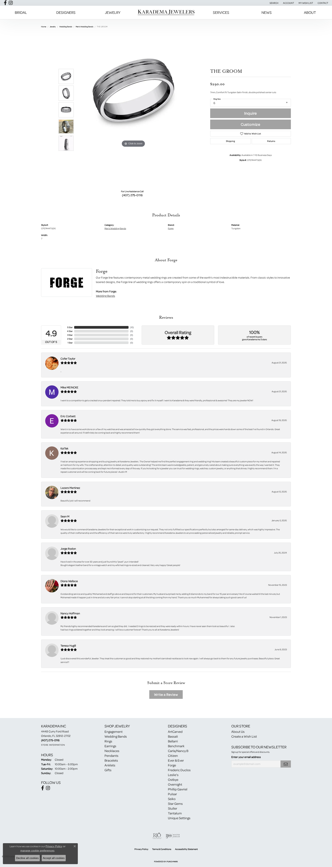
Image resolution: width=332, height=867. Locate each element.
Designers (66, 12)
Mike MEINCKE (69, 387)
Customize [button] (250, 124)
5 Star (70, 327)
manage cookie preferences (37, 850)
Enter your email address (246, 757)
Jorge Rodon (68, 549)
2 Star (70, 338)
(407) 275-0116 (132, 195)
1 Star (70, 342)
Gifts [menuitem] (108, 770)
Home (43, 26)
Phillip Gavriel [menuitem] (177, 789)
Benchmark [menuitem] (176, 746)
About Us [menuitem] (238, 731)
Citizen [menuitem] (173, 755)
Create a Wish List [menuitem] (244, 736)
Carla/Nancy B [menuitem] (178, 750)
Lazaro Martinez (70, 488)
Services (221, 12)
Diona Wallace (69, 581)
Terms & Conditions (161, 849)
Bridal (21, 12)
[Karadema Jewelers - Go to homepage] (166, 12)
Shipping (230, 141)
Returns (271, 141)
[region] (133, 110)
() (132, 327)
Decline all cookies (27, 858)
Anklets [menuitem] (110, 765)
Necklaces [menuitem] (112, 750)
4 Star (70, 331)
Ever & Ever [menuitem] (176, 760)
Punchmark (172, 861)
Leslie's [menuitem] (173, 774)
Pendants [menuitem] (111, 755)
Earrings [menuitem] (110, 746)
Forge (170, 228)
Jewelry (112, 12)
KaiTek (64, 448)
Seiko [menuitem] (172, 798)
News (266, 12)
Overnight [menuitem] (175, 784)
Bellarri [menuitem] (173, 741)
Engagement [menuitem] (114, 731)
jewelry (53, 26)
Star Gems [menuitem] (175, 803)
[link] (322, 3)
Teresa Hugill (68, 646)
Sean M (65, 516)
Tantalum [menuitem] (175, 813)
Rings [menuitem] (108, 741)
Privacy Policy (141, 849)
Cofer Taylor (68, 359)
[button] (273, 3)
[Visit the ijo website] (173, 836)
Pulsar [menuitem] (172, 794)
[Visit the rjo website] (157, 836)
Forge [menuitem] (172, 765)
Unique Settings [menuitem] (179, 818)
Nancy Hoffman (70, 613)
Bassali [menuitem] (173, 736)
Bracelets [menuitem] (111, 760)
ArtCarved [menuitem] (175, 731)
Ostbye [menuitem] (173, 779)
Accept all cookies (54, 858)
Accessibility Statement (186, 849)
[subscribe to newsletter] (286, 764)
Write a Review (166, 694)
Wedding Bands (65, 26)
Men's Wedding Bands (84, 26)
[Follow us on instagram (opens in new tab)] (11, 3)
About (310, 12)
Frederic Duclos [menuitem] (179, 770)
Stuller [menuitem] (172, 808)
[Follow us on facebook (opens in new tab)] (5, 3)
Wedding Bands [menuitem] (116, 736)
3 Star (70, 335)
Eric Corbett (68, 416)
